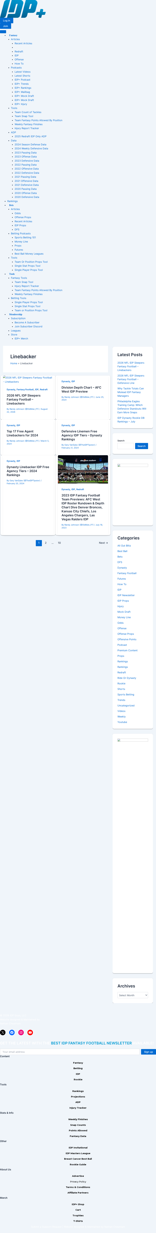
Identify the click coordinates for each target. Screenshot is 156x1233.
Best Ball (122, 551)
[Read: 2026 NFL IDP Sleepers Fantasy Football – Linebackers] (28, 379)
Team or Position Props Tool (31, 310)
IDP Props (20, 225)
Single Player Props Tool (29, 269)
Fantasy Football (25, 389)
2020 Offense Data (26, 193)
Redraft (19, 51)
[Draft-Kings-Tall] (132, 492)
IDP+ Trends (22, 83)
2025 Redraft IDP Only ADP (30, 136)
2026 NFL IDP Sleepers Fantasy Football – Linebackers (24, 399)
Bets (11, 205)
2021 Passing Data (25, 176)
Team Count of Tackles (28, 112)
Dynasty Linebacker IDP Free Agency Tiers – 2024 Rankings (28, 471)
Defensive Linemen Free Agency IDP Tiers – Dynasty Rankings (82, 435)
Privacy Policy (78, 1181)
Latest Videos (22, 71)
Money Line (21, 241)
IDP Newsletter (126, 595)
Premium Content (127, 650)
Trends (121, 700)
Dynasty (11, 389)
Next (103, 542)
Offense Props (23, 217)
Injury (120, 606)
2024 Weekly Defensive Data (31, 148)
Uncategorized (126, 705)
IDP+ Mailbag (22, 91)
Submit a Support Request (46, 1226)
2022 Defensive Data (27, 172)
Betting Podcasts (21, 233)
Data (13, 140)
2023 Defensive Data (27, 160)
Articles (15, 39)
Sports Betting (125, 694)
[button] (6, 20)
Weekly (121, 716)
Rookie (121, 683)
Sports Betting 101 (25, 237)
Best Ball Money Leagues (29, 253)
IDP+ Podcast (22, 79)
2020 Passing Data (26, 188)
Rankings (12, 201)
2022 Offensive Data (27, 168)
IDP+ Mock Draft (24, 95)
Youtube (122, 722)
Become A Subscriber (27, 322)
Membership (15, 314)
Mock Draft (124, 611)
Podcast (122, 644)
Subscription (18, 318)
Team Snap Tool (24, 116)
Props (18, 245)
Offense (19, 59)
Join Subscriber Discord (28, 326)
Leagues (16, 330)
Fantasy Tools (19, 277)
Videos (121, 711)
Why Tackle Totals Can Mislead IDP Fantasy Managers (130, 392)
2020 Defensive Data (27, 197)
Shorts (121, 688)
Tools (14, 108)
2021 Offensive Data (26, 180)
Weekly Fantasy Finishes (29, 124)
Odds (18, 213)
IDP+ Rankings (23, 87)
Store (14, 334)
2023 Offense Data (26, 156)
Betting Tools (18, 298)
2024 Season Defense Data (30, 144)
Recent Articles (23, 43)
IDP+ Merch (21, 338)
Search (120, 440)
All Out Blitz (124, 545)
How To (19, 63)
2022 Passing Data (26, 164)
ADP (13, 132)
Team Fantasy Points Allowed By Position (38, 120)
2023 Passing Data (26, 152)
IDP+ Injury (21, 104)
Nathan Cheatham (10, 1023)
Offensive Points (126, 639)
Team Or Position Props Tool (31, 261)
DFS (17, 229)
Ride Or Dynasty (126, 677)
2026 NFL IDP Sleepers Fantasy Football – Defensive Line (130, 379)
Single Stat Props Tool (27, 265)
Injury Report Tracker (27, 128)
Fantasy (13, 35)
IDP (17, 55)
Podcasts (16, 67)
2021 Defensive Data (27, 184)
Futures (19, 249)
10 (59, 542)
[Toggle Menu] (3, 31)
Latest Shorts (22, 75)
